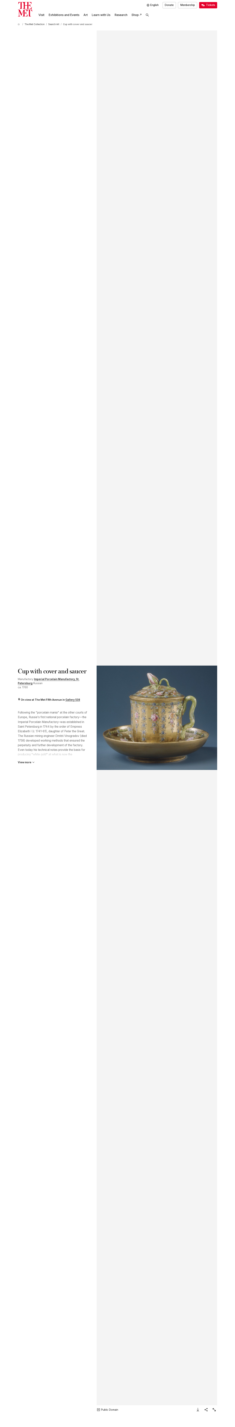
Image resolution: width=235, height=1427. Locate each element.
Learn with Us (101, 15)
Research (121, 15)
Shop (135, 15)
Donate (169, 5)
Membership (187, 5)
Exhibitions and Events (64, 15)
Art (85, 15)
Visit (41, 15)
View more (24, 762)
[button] (157, 718)
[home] (19, 24)
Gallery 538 (72, 699)
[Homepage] (25, 9)
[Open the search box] (147, 15)
